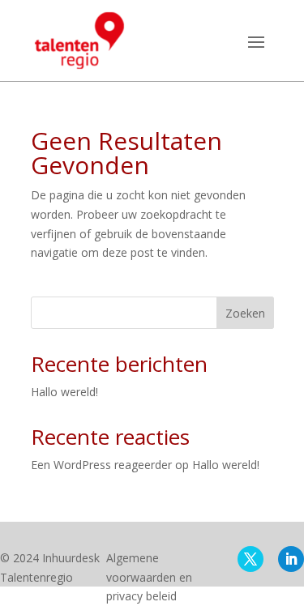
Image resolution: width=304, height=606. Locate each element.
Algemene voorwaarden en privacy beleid (149, 577)
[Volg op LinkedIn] (291, 559)
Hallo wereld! (64, 391)
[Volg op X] (250, 559)
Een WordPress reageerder (101, 464)
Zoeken (245, 313)
